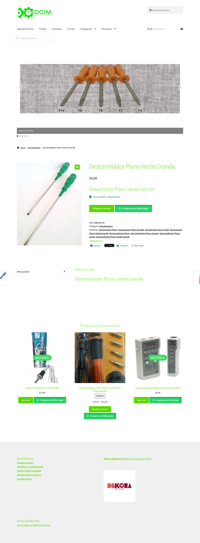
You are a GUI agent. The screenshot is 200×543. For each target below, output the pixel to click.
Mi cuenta (107, 28)
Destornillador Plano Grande (145, 233)
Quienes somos (25, 462)
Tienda (42, 28)
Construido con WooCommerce (33, 525)
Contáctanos (24, 478)
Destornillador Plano (119, 233)
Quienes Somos (25, 28)
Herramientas (34, 147)
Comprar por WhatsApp (135, 208)
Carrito (71, 28)
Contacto (57, 28)
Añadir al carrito (102, 208)
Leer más (25, 400)
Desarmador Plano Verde (157, 229)
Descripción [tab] (23, 271)
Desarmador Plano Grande (131, 229)
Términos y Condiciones (30, 466)
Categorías (86, 28)
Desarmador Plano (108, 229)
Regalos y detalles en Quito (127, 458)
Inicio (23, 147)
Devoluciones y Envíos (29, 474)
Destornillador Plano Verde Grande (113, 236)
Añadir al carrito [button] (100, 409)
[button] (180, 87)
